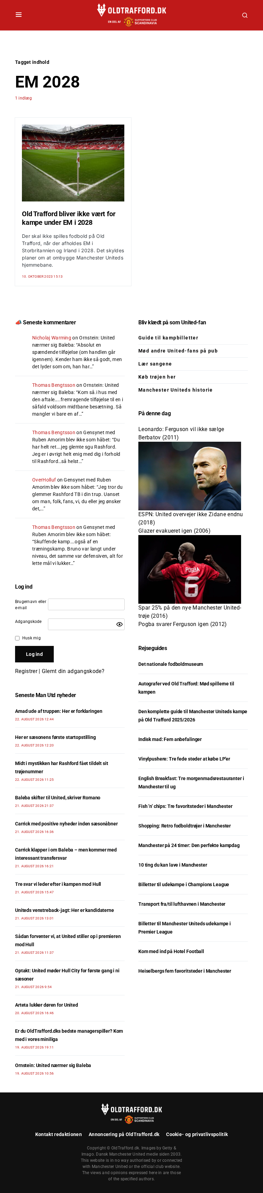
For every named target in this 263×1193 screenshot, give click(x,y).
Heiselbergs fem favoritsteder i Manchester (184, 971)
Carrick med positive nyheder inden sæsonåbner (66, 823)
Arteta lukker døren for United (46, 1005)
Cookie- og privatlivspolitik (197, 1134)
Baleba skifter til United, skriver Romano (57, 797)
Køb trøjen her (157, 377)
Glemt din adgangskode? (73, 671)
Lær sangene (155, 364)
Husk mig (31, 638)
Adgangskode (28, 621)
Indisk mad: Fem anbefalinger (170, 739)
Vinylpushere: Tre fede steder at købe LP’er (184, 759)
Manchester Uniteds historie (175, 390)
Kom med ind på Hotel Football (171, 951)
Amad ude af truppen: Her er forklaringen (58, 711)
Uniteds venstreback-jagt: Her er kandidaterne (64, 910)
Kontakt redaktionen (58, 1134)
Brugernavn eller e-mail (30, 604)
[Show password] (119, 624)
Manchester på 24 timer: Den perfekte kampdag (189, 845)
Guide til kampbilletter (168, 337)
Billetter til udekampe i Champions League (183, 884)
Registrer (26, 671)
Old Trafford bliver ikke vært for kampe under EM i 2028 (68, 218)
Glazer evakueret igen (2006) (174, 531)
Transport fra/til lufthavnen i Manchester (181, 904)
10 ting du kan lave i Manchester (172, 865)
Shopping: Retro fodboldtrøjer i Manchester (184, 826)
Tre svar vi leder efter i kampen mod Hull (58, 884)
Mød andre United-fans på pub (178, 351)
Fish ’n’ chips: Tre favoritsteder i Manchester (185, 806)
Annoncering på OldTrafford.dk (124, 1134)
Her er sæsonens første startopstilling (55, 737)
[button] (18, 15)
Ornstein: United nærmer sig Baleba (53, 1065)
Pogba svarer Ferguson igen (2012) (182, 624)
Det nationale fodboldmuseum (170, 664)
